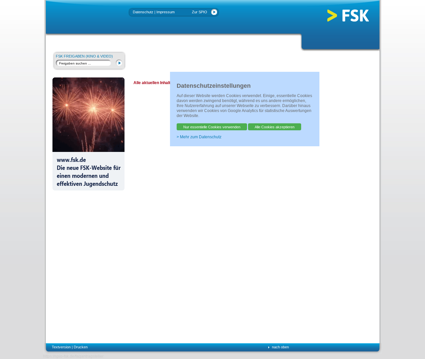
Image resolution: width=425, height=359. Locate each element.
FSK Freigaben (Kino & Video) (84, 56)
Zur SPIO (199, 12)
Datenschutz (143, 12)
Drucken (81, 347)
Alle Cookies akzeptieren (275, 127)
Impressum (165, 12)
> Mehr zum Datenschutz (199, 137)
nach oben (280, 347)
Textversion (61, 347)
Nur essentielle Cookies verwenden (211, 127)
